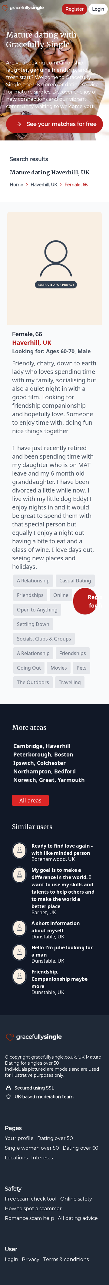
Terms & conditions (66, 1259)
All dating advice (78, 1218)
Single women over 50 (32, 1148)
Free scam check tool (31, 1199)
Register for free (92, 601)
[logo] (23, 8)
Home (16, 184)
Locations (16, 1158)
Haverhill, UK (44, 184)
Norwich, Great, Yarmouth (49, 779)
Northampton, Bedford (44, 771)
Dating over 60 (80, 1148)
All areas (30, 800)
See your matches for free (62, 124)
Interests (42, 1158)
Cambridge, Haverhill (41, 746)
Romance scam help (29, 1218)
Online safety (76, 1199)
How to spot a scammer (33, 1208)
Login (11, 1259)
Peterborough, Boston (43, 754)
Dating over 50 (55, 1138)
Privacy (30, 1259)
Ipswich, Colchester (39, 762)
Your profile (19, 1138)
